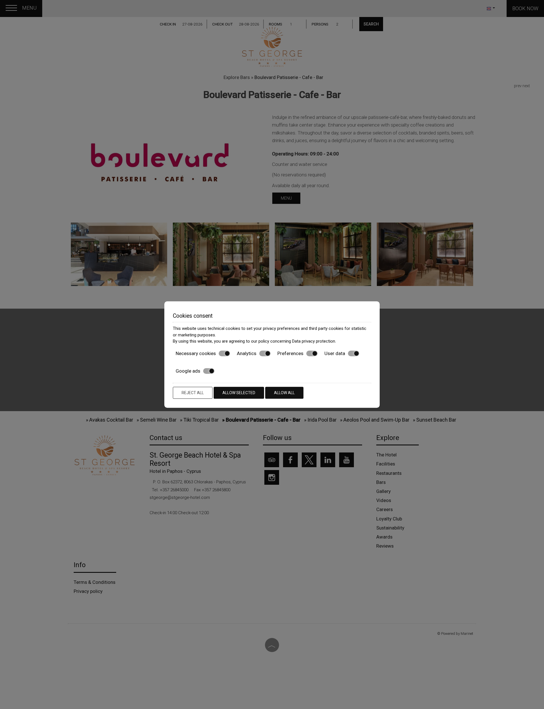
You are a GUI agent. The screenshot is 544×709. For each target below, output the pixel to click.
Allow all (284, 392)
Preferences (290, 353)
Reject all (193, 392)
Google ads (188, 371)
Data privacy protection (313, 341)
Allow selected (238, 392)
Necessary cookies (196, 353)
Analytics (246, 353)
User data (334, 353)
